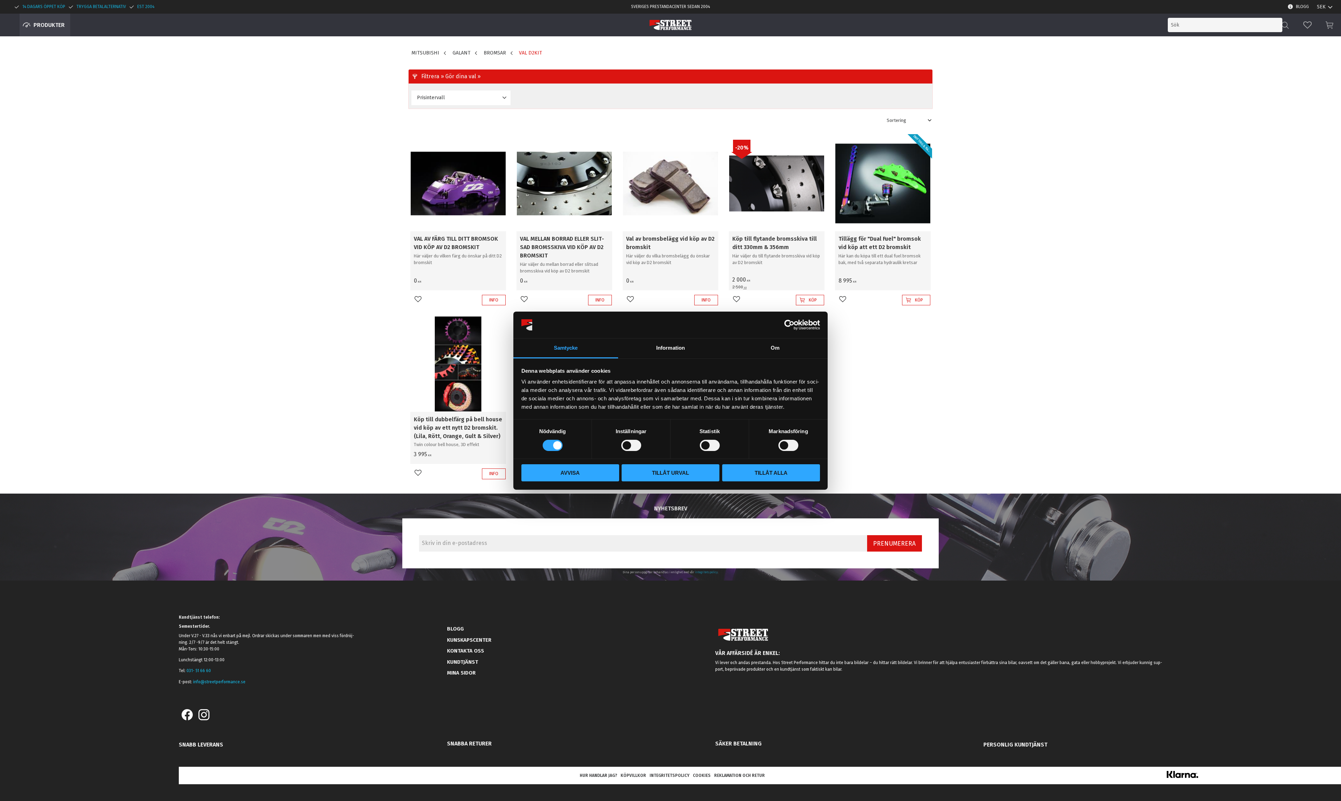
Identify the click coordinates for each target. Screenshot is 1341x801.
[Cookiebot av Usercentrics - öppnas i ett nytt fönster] (789, 325)
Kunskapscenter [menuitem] (469, 640)
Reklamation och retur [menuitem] (739, 775)
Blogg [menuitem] (1302, 6)
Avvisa (570, 473)
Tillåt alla (771, 473)
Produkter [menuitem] (49, 25)
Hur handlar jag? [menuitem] (598, 775)
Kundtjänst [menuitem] (462, 662)
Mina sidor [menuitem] (461, 673)
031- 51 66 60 (198, 670)
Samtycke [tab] (566, 348)
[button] (1307, 25)
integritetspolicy (706, 572)
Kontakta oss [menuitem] (465, 651)
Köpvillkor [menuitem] (633, 775)
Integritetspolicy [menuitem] (669, 775)
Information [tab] (670, 348)
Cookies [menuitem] (702, 775)
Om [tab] (775, 348)
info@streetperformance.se (219, 681)
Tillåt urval (670, 473)
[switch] (631, 445)
